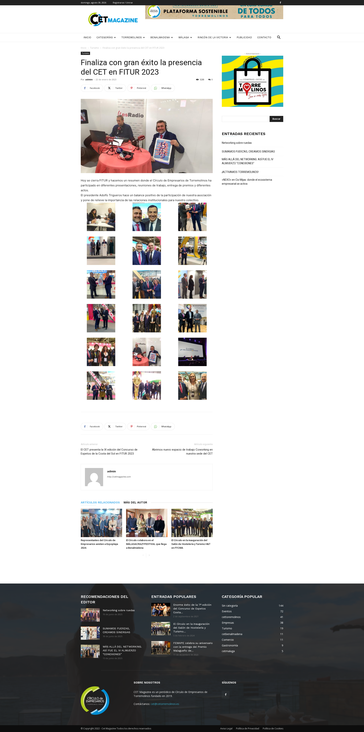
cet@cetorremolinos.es (165, 704)
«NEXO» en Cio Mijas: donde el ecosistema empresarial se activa (247, 181)
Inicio (87, 37)
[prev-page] (143, 555)
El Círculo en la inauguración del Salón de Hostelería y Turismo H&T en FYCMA (190, 544)
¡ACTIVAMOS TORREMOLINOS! (240, 171)
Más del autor (135, 502)
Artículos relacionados (100, 502)
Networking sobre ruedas (237, 142)
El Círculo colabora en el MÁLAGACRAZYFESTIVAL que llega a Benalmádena (146, 544)
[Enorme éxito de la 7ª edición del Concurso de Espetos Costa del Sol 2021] (160, 609)
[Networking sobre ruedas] (90, 615)
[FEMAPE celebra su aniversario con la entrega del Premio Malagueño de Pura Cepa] (160, 647)
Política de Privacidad (247, 728)
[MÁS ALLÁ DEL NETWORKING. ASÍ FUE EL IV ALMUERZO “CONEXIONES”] (90, 651)
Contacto (264, 37)
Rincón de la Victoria (213, 37)
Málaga (183, 37)
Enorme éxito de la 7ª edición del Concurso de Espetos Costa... (192, 608)
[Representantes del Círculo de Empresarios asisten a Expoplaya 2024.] (101, 523)
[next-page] (149, 555)
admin (89, 79)
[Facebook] (280, 2)
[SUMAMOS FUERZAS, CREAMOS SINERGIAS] (90, 633)
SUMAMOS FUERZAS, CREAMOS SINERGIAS (248, 151)
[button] (278, 38)
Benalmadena (160, 37)
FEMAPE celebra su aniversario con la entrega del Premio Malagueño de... (193, 646)
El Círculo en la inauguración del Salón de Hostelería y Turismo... (191, 627)
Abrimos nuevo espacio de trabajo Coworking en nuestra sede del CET (182, 451)
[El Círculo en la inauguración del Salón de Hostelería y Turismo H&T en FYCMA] (192, 523)
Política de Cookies (273, 728)
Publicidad (244, 37)
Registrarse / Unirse (123, 2)
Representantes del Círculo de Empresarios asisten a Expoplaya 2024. (99, 544)
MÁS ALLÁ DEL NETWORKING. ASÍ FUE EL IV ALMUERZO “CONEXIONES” (247, 161)
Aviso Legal (226, 728)
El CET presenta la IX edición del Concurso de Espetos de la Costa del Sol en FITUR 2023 (109, 451)
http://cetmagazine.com (119, 476)
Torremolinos (131, 37)
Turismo (94, 47)
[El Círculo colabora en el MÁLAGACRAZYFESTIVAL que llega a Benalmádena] (146, 523)
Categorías (104, 37)
